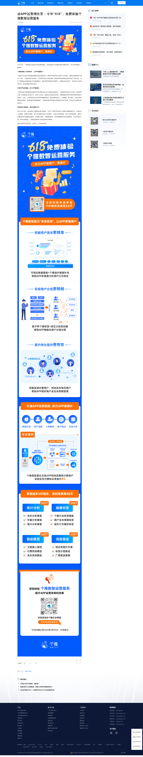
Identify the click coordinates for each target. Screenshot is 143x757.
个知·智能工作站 (21, 710)
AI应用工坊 (20, 723)
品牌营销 (50, 715)
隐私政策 (82, 723)
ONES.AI (79, 744)
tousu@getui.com (120, 724)
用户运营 (19, 720)
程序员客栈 (87, 744)
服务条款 (82, 720)
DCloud (39, 744)
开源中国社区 (70, 744)
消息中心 (19, 738)
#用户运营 (28, 671)
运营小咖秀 (49, 747)
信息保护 (82, 718)
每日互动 (82, 713)
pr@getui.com (119, 721)
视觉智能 (19, 735)
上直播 (118, 744)
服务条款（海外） (84, 725)
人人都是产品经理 (109, 744)
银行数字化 (51, 723)
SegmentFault (32, 744)
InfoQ (45, 744)
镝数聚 (100, 744)
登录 (112, 3)
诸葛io (51, 744)
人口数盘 (19, 733)
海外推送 (19, 725)
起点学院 (34, 747)
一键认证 (19, 728)
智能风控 (50, 725)
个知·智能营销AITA (22, 713)
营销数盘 (19, 730)
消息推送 (19, 718)
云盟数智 (82, 715)
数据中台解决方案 (52, 728)
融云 (57, 744)
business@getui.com (121, 713)
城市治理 (50, 720)
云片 (94, 744)
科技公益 (50, 730)
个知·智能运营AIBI (22, 715)
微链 (62, 744)
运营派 (41, 747)
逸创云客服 (26, 747)
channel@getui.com (120, 718)
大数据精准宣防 (52, 718)
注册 (121, 3)
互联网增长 (51, 713)
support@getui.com (120, 716)
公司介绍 (82, 710)
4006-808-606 (119, 710)
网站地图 (123, 752)
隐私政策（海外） (84, 728)
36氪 (24, 744)
